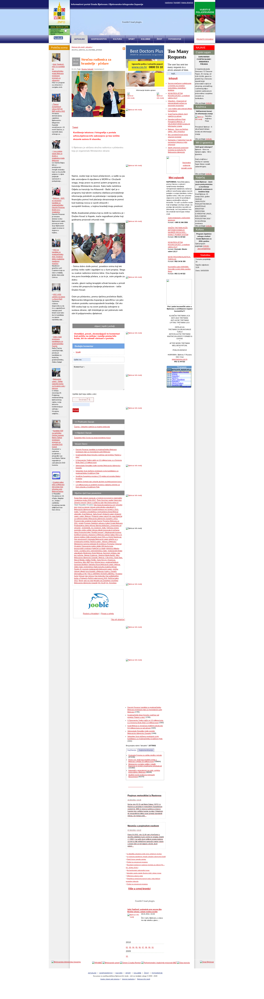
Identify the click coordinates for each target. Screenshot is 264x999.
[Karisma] (179, 304)
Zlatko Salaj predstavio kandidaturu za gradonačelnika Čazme (57, 341)
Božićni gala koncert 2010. (98, 578)
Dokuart (82, 576)
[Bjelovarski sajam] (111, 963)
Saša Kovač (97, 514)
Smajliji (78, 352)
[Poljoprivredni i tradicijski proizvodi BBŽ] (159, 963)
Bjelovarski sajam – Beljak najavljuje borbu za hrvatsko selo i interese (58, 383)
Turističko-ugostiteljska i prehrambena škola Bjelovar (98, 512)
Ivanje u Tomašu (110, 571)
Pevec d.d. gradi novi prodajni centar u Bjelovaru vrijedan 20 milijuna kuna (142, 760)
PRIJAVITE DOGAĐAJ (204, 39)
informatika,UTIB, (80, 574)
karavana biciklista (81, 564)
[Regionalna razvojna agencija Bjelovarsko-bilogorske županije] (97, 963)
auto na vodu (88, 580)
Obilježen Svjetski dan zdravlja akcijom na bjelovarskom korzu (99, 482)
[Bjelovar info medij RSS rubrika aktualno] (124, 49)
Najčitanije (131, 750)
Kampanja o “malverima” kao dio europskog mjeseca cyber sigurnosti (180, 142)
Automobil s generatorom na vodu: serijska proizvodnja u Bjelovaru (144, 771)
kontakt (177, 3)
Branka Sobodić (87, 69)
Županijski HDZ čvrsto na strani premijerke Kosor (92, 438)
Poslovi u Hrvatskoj (91, 614)
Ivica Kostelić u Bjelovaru (94, 571)
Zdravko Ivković (80, 502)
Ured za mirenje (84, 507)
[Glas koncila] (183, 963)
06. (140, 947)
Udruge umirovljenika (98, 507)
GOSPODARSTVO (99, 39)
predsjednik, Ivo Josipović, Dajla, (94, 528)
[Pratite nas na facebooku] (58, 39)
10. (153, 947)
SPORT (131, 39)
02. (127, 947)
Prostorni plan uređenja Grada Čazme (88, 521)
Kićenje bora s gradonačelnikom (106, 562)
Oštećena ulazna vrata (135, 876)
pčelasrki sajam (108, 514)
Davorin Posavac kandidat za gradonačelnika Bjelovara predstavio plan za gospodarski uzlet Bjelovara (144, 709)
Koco (92, 562)
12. (127, 956)
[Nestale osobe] (172, 173)
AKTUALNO (92, 973)
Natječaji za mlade (99, 548)
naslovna (169, 3)
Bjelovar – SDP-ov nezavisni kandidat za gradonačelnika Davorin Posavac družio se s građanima (58, 205)
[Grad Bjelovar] (207, 962)
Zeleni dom (118, 500)
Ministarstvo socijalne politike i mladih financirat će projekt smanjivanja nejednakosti (145, 765)
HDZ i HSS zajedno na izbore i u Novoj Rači (58, 296)
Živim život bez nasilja (105, 500)
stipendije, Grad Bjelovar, (83, 514)
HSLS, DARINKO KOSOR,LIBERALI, (101, 574)
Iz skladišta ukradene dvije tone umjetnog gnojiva (144, 854)
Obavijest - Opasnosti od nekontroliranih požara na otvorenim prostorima (177, 103)
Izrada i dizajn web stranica (109, 979)
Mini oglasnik (176, 177)
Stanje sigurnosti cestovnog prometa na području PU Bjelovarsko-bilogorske (178, 150)
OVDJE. (209, 103)
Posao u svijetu (107, 614)
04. (133, 947)
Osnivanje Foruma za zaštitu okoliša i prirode (145, 755)
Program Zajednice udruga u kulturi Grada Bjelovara (103, 523)
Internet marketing (128, 979)
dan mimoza (89, 576)
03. (130, 947)
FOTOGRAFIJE (174, 39)
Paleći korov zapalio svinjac (136, 859)
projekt (81, 523)
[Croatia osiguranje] (145, 86)
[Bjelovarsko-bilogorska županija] (66, 962)
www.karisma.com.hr (179, 359)
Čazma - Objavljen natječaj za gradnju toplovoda (92, 427)
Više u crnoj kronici (139, 888)
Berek (81, 580)
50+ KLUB (102, 583)
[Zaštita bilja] (205, 32)
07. (143, 947)
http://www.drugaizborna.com (104, 505)
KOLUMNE (145, 39)
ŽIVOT (159, 39)
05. (137, 947)
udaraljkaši (110, 507)
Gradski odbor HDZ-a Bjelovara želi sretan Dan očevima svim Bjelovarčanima (58, 486)
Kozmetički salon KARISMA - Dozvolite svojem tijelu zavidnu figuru (179, 269)
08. (146, 947)
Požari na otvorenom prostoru (137, 862)
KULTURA (117, 39)
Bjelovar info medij (78, 47)
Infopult (173, 78)
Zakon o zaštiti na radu (95, 502)
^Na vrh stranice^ (118, 619)
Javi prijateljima (203, 249)
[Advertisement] (96, 163)
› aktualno (88, 47)
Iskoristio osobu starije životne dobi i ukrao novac (144, 873)
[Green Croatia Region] (130, 963)
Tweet (75, 127)
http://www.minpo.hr (111, 502)
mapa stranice (187, 3)
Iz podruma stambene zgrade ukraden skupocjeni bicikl (146, 856)
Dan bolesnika (100, 576)
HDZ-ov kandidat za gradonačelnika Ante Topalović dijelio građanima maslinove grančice (58, 256)
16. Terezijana (111, 583)
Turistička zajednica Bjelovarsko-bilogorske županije (132, 990)
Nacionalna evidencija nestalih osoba (186, 165)
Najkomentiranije (146, 750)
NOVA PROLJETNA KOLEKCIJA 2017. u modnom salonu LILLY (179, 95)
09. (149, 947)
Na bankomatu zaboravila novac (138, 870)
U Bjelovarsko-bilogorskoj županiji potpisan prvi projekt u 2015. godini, (96, 509)
